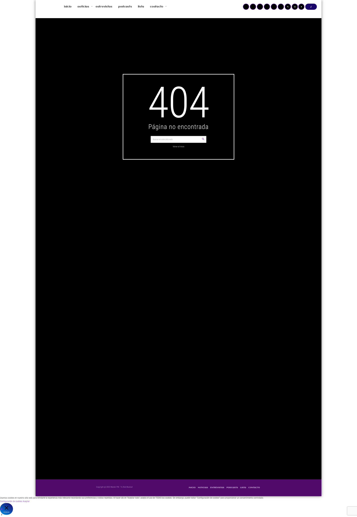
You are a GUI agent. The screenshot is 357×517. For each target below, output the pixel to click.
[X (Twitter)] (253, 7)
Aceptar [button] (26, 501)
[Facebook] (281, 7)
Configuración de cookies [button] (11, 501)
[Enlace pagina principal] (46, 7)
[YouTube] (246, 7)
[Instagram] (274, 7)
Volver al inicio (178, 147)
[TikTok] (267, 7)
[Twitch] (260, 7)
